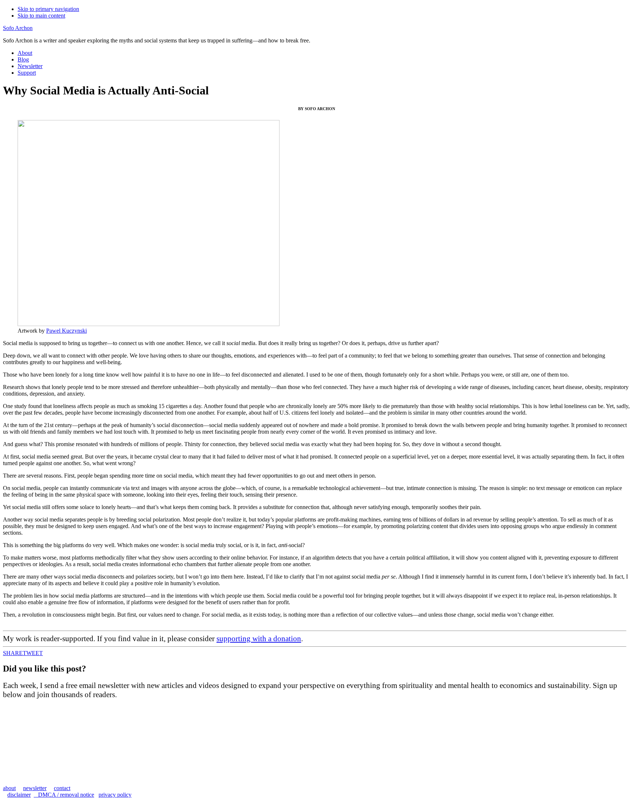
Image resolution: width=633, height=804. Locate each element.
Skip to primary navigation (48, 9)
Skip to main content (41, 15)
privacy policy (115, 795)
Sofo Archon (18, 28)
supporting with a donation (258, 638)
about (9, 788)
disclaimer (19, 795)
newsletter (35, 788)
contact (62, 788)
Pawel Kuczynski (66, 331)
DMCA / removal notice (64, 795)
